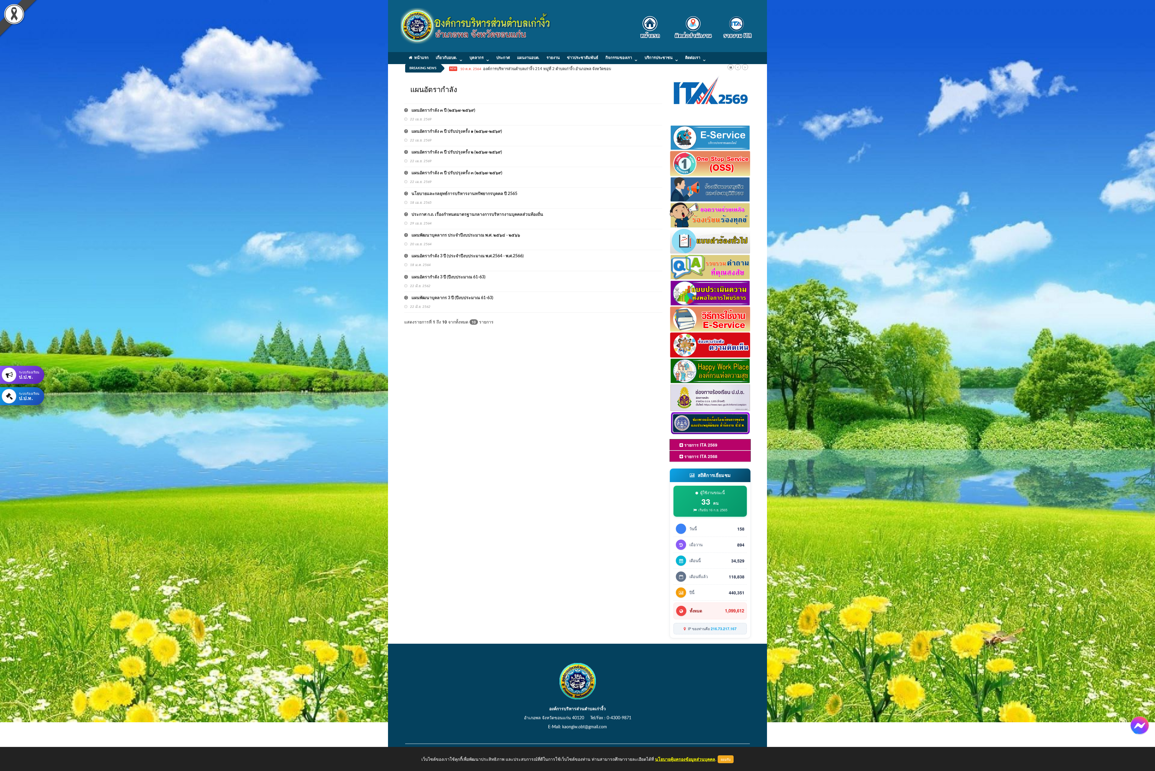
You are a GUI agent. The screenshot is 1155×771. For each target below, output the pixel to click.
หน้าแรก (420, 58)
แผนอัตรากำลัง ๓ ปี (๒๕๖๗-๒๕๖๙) (441, 110)
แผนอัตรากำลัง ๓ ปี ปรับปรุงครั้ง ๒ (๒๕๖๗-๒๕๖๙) (455, 152)
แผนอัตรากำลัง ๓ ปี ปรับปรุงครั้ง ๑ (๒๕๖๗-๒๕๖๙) (455, 131)
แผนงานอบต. (528, 58)
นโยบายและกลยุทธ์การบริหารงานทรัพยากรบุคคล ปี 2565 (462, 194)
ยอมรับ (726, 759)
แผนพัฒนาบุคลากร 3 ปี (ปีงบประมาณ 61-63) (450, 298)
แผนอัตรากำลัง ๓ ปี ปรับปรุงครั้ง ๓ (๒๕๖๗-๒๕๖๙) (455, 173)
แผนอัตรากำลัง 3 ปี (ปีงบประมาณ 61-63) (446, 277)
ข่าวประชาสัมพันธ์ (582, 58)
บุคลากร (477, 58)
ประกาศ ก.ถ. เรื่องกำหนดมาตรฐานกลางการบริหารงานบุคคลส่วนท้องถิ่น (475, 214)
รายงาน (553, 58)
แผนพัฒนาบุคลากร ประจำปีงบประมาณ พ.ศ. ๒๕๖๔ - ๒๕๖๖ (464, 235)
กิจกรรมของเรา (618, 58)
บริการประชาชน (659, 58)
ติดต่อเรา (692, 58)
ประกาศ (503, 58)
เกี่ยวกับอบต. (446, 58)
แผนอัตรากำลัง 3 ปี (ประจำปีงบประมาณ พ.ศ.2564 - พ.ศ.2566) (466, 256)
